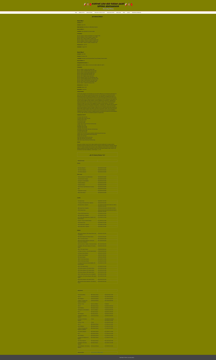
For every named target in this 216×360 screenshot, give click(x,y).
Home (76, 12)
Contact (128, 12)
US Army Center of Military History (97, 352)
